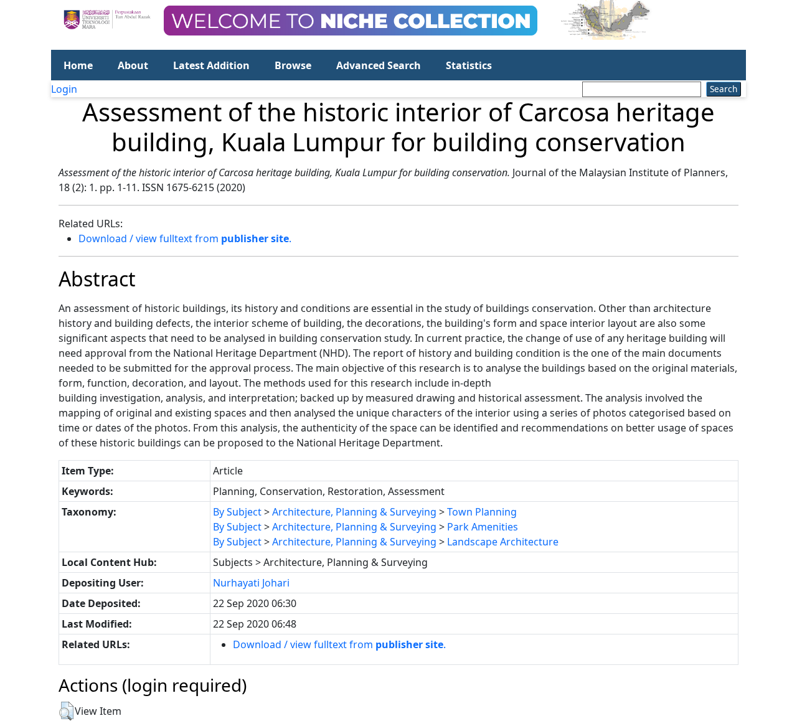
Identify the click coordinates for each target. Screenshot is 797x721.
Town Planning (482, 512)
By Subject (237, 512)
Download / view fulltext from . (184, 238)
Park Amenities (482, 527)
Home (78, 65)
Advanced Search (378, 65)
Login (64, 89)
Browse (293, 65)
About (133, 65)
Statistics (469, 65)
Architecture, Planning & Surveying (354, 512)
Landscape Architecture (503, 542)
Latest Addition (211, 65)
